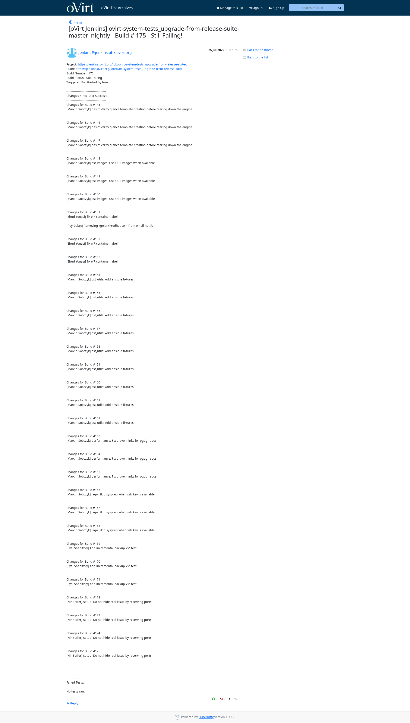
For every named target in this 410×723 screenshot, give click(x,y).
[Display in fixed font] (229, 699)
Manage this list (231, 8)
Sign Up (278, 8)
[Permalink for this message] (235, 699)
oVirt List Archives (117, 7)
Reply (73, 703)
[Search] (340, 8)
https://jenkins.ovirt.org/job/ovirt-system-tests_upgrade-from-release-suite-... (133, 64)
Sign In (257, 8)
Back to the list (257, 57)
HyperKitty (206, 717)
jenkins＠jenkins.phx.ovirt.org (105, 52)
